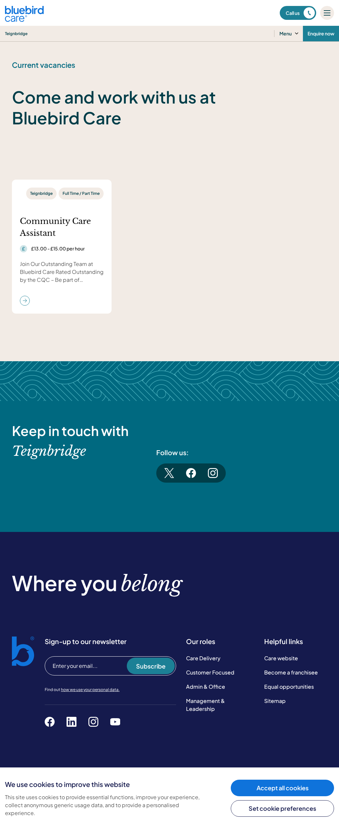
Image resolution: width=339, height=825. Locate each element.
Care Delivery (203, 658)
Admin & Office (205, 686)
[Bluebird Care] (24, 19)
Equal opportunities (289, 686)
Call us (293, 13)
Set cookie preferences (282, 808)
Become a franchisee (291, 672)
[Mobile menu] (327, 13)
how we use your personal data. (90, 689)
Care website (281, 658)
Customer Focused (210, 672)
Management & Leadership (205, 704)
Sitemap (275, 700)
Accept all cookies (283, 788)
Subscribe (151, 666)
